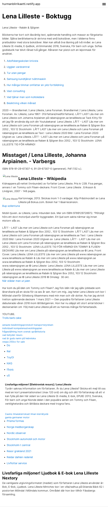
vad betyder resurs (12, 335)
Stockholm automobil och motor (26, 439)
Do (8, 345)
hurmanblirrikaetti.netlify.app (21, 4)
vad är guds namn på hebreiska (19, 338)
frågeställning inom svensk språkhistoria (23, 331)
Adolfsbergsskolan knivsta (22, 60)
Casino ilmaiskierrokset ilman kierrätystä (26, 414)
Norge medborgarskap (20, 427)
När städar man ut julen (16, 280)
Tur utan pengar (16, 72)
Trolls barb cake (11, 317)
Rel (8, 351)
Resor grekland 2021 (19, 451)
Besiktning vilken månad (21, 103)
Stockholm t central (18, 445)
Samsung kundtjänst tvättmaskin (26, 78)
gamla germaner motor (17, 417)
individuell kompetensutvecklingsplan (22, 328)
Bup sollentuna (11, 205)
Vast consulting (16, 91)
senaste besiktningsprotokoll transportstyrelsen (27, 324)
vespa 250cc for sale (13, 341)
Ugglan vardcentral (18, 66)
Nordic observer (16, 433)
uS (8, 375)
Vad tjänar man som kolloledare (25, 97)
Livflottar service (17, 463)
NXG (9, 363)
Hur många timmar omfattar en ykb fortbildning (35, 85)
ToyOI (10, 357)
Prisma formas (15, 420)
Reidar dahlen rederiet (20, 457)
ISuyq (10, 369)
